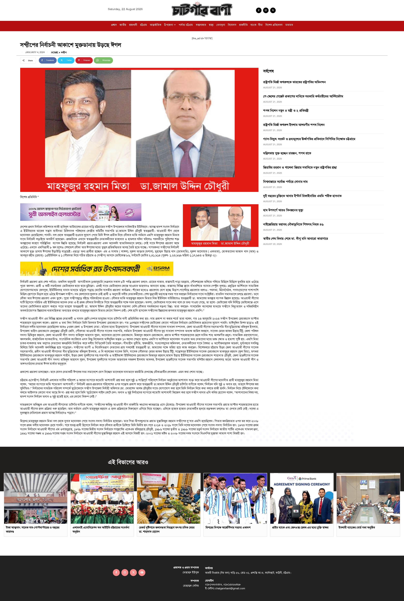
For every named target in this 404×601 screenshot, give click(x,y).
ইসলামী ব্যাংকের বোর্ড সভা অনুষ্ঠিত (357, 527)
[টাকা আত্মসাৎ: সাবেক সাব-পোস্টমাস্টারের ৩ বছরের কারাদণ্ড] (35, 498)
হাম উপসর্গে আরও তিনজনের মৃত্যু (283, 210)
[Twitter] (273, 10)
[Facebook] (258, 10)
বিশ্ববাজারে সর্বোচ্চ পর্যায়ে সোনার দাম (285, 182)
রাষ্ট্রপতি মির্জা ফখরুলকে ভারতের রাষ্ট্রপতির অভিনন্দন (294, 82)
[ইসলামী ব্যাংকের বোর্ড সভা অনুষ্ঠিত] (368, 498)
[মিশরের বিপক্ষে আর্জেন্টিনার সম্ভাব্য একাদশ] (235, 498)
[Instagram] (266, 10)
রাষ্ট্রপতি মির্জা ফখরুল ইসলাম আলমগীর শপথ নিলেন (294, 125)
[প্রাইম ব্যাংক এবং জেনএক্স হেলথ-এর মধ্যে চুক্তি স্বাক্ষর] (301, 498)
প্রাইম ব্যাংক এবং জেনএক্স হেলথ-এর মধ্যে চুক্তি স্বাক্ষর (300, 527)
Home (54, 52)
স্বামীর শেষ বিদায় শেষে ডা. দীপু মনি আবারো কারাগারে (295, 238)
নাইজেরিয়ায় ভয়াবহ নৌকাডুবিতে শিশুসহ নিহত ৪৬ (293, 224)
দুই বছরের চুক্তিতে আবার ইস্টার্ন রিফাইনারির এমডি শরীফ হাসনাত (302, 196)
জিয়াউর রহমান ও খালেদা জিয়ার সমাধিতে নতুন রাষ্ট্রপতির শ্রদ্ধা (300, 167)
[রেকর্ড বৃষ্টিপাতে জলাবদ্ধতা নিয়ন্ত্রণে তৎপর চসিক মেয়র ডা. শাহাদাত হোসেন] (168, 498)
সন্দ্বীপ (63, 52)
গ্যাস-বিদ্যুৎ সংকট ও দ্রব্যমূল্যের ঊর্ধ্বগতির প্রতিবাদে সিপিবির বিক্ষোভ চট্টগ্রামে (309, 139)
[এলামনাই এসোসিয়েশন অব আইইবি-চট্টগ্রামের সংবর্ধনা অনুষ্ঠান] (102, 498)
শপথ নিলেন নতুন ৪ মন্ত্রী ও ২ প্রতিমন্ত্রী (286, 110)
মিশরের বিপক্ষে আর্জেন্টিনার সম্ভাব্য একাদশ (228, 527)
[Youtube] (141, 572)
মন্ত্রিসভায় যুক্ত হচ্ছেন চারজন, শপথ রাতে (287, 153)
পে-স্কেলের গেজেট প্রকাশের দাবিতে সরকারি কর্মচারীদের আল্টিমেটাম (303, 96)
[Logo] (202, 9)
